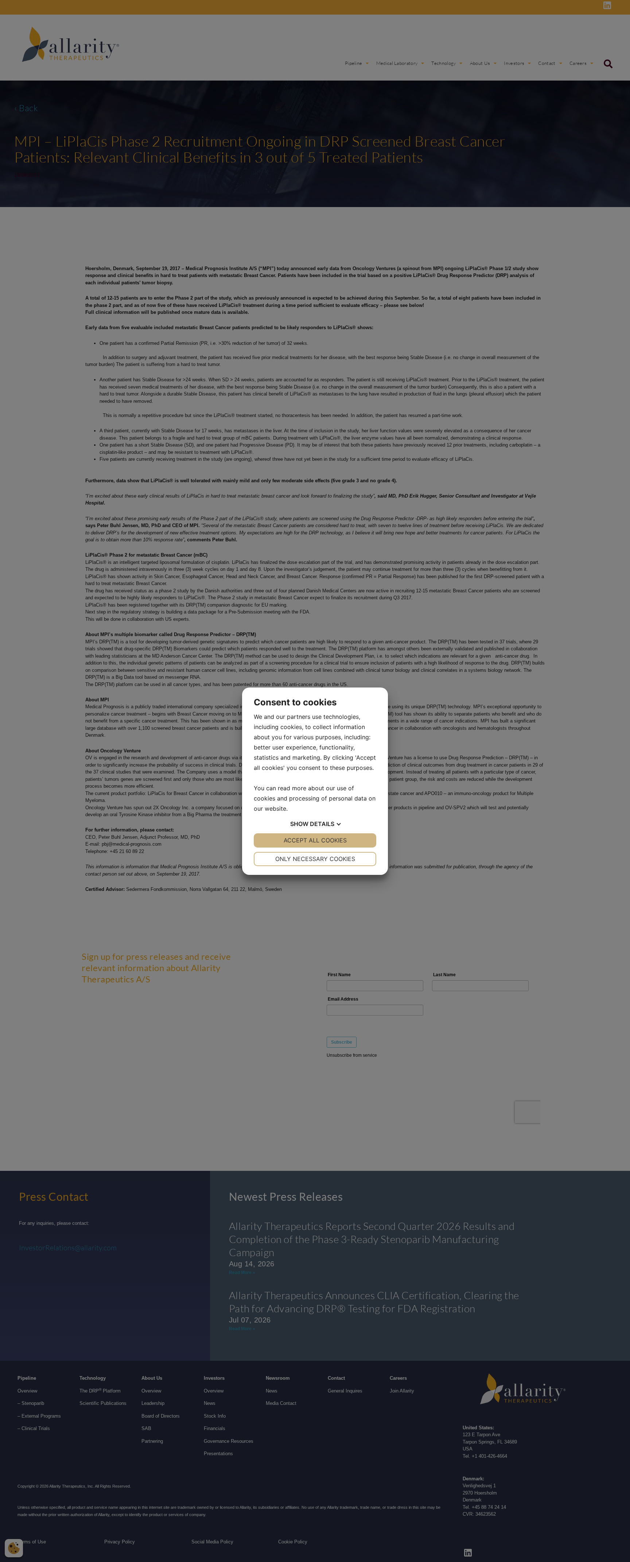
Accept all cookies (315, 840)
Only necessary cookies (315, 858)
